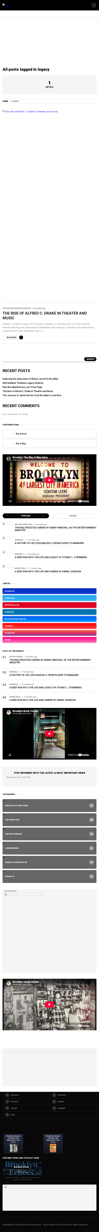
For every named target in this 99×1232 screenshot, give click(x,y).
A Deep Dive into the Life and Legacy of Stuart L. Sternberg (51, 557)
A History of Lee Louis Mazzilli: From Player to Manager (49, 543)
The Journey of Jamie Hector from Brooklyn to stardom (32, 395)
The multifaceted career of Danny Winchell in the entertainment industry (55, 529)
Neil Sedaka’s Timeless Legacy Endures (23, 383)
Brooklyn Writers (23, 524)
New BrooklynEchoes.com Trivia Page (22, 387)
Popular (25, 516)
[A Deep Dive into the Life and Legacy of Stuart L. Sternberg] (8, 556)
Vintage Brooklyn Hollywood (17, 308)
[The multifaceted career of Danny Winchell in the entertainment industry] (8, 527)
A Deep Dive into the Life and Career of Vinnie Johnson (48, 571)
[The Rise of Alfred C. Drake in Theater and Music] (49, 206)
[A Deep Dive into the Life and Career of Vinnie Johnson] (8, 570)
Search (90, 359)
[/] (93, 5)
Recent (73, 516)
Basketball (20, 568)
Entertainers (16, 656)
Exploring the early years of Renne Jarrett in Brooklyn (30, 379)
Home (5, 101)
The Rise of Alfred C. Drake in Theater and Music (45, 316)
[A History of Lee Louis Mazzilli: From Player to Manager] (8, 541)
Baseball (19, 540)
